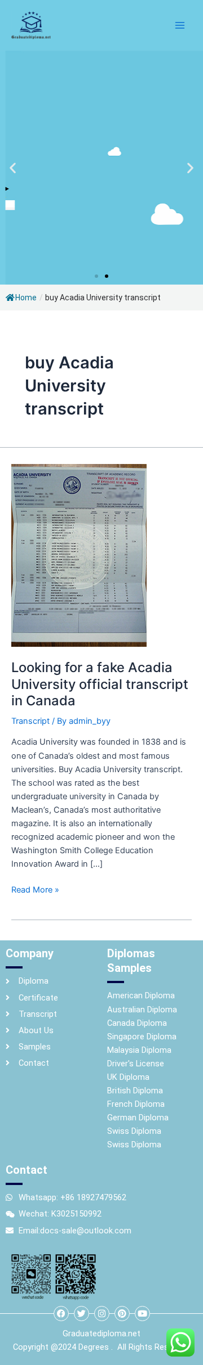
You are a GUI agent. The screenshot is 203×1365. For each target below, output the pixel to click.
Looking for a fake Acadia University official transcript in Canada (99, 683)
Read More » (35, 889)
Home (26, 297)
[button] (13, 168)
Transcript (30, 721)
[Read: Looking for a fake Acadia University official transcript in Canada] (79, 555)
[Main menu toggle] (180, 25)
